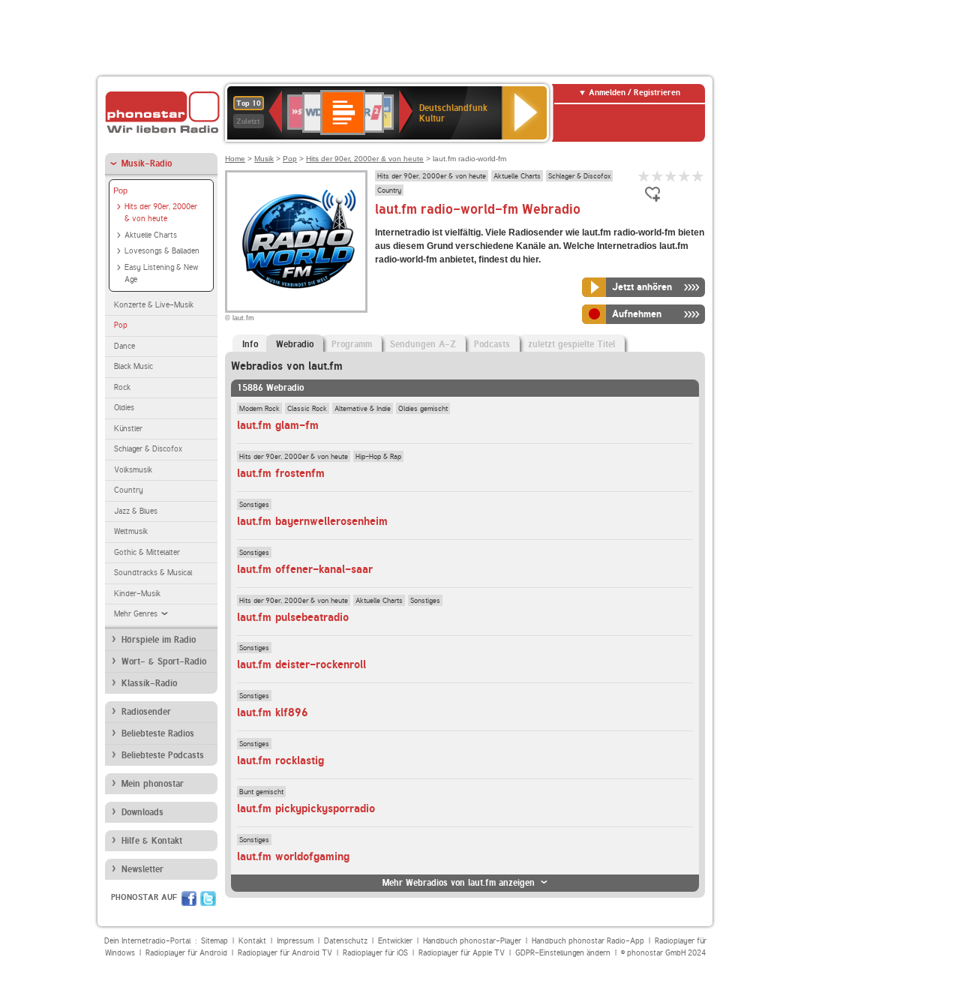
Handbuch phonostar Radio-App (588, 941)
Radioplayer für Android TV (285, 953)
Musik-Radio (147, 163)
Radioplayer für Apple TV (461, 953)
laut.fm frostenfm (281, 473)
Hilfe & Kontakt (152, 841)
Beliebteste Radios (158, 733)
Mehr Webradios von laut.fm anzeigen (458, 883)
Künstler (128, 429)
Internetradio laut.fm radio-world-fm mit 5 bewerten (698, 176)
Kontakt (252, 941)
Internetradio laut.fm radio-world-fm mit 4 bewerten (685, 176)
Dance (124, 346)
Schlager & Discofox (148, 449)
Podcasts (492, 344)
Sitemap (214, 941)
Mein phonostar (153, 783)
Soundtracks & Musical (153, 573)
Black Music (133, 366)
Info (250, 344)
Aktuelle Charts (150, 235)
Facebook (189, 898)
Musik (264, 158)
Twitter (208, 898)
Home (235, 158)
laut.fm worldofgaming (293, 856)
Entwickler (395, 941)
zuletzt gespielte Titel (571, 344)
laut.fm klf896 (272, 712)
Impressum (295, 941)
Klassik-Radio (149, 683)
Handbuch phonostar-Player (472, 941)
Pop (120, 190)
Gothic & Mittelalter (147, 552)
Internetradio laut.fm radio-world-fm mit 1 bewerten (644, 176)
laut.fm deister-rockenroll (301, 664)
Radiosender (146, 711)
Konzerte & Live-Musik (154, 305)
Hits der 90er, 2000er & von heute (160, 213)
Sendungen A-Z (423, 344)
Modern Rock (259, 408)
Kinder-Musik (137, 593)
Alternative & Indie (362, 408)
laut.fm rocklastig (280, 760)
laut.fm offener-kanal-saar (305, 569)
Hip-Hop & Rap (378, 456)
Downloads (143, 812)
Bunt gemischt (261, 791)
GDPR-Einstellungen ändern (562, 953)
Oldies (124, 407)
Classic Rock (307, 408)
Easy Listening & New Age (161, 273)
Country (128, 490)
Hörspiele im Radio (159, 639)
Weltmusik (131, 531)
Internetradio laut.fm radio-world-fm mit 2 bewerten (657, 176)
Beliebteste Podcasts (163, 755)
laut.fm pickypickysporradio (306, 808)
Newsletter (143, 869)
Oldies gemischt (423, 408)
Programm (352, 344)
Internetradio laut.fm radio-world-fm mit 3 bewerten (671, 176)
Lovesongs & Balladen (162, 251)
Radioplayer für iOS (375, 953)
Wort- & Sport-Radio (164, 661)
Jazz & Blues (136, 511)
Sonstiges (254, 504)
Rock (122, 387)
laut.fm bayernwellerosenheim (312, 521)
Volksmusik (133, 470)
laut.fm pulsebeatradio (293, 617)
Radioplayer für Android (186, 953)
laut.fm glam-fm (278, 425)
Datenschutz (346, 941)
